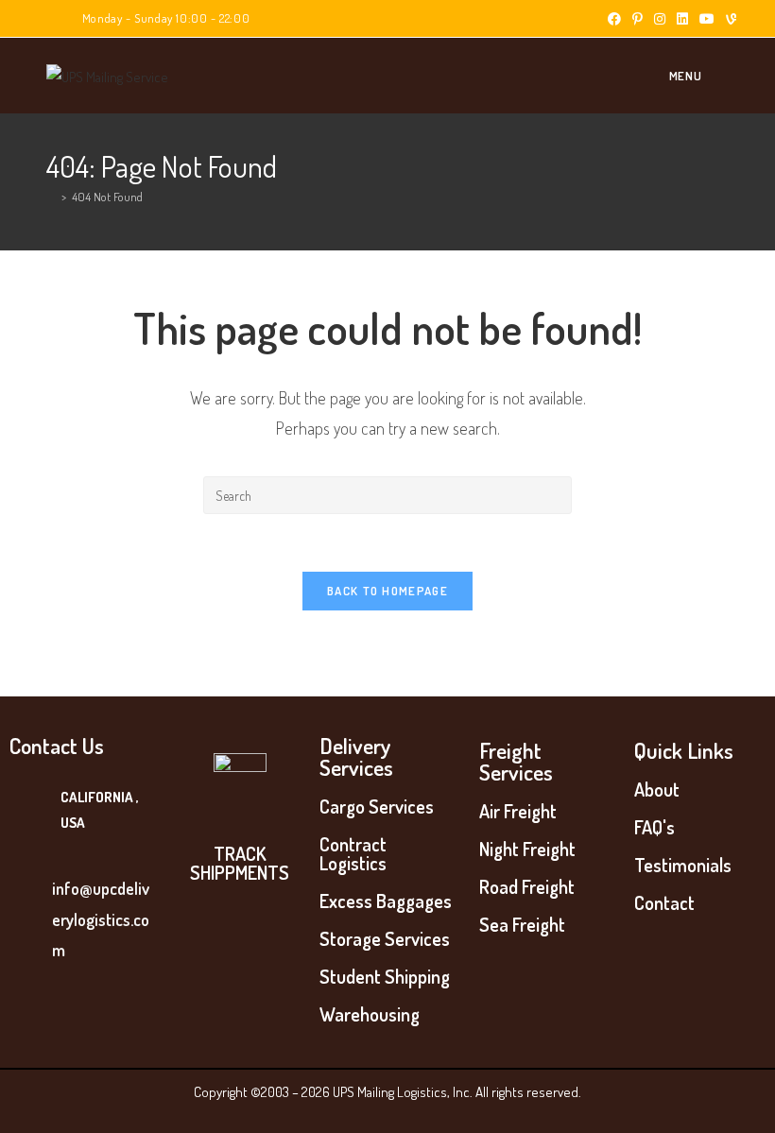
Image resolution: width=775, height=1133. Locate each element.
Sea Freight (522, 924)
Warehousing (369, 1014)
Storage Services (384, 938)
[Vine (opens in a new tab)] (728, 18)
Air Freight (518, 810)
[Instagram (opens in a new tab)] (659, 18)
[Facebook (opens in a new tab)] (614, 18)
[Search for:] (717, 75)
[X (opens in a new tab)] (591, 18)
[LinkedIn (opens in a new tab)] (682, 18)
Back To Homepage (387, 590)
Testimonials (683, 864)
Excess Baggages (385, 900)
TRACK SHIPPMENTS (239, 862)
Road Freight (527, 886)
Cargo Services (376, 806)
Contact (664, 902)
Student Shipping (384, 976)
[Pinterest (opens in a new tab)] (637, 18)
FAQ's (654, 827)
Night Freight (527, 848)
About (657, 789)
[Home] (51, 196)
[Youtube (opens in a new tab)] (707, 18)
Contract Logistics (353, 853)
